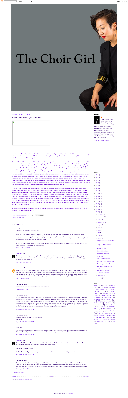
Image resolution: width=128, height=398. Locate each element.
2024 (97, 175)
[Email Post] (32, 215)
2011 (97, 206)
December (101, 214)
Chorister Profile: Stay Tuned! (105, 261)
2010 (97, 209)
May (99, 232)
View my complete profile (101, 140)
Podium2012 (107, 308)
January (100, 278)
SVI (111, 313)
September (101, 222)
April (99, 235)
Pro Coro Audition (103, 313)
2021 (97, 180)
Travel (96, 319)
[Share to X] (39, 215)
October (100, 219)
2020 (97, 183)
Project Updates (101, 248)
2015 (97, 196)
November (101, 217)
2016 (97, 193)
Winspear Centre (102, 321)
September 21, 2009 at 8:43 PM (25, 309)
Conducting (97, 299)
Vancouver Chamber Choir (36, 162)
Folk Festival (108, 303)
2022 (97, 177)
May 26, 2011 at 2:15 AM (23, 369)
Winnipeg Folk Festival (109, 319)
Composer (97, 297)
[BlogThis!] (37, 215)
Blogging (104, 287)
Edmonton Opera (104, 301)
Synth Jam (100, 256)
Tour (111, 317)
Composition (107, 297)
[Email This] (36, 215)
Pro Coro (110, 311)
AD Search (97, 286)
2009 (97, 212)
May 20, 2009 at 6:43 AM (23, 247)
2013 (97, 201)
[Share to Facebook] (41, 215)
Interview (97, 305)
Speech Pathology (99, 315)
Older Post (86, 376)
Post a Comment (18, 372)
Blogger (71, 393)
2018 (97, 188)
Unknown (19, 268)
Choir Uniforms (105, 293)
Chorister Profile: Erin (103, 258)
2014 (97, 198)
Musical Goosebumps (103, 251)
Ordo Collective (101, 306)
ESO (113, 299)
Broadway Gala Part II (103, 264)
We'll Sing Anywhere (103, 253)
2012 (97, 204)
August (100, 224)
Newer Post (15, 376)
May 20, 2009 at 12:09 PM (23, 262)
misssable (19, 253)
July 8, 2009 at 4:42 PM (22, 278)
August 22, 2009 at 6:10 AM (24, 289)
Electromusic (97, 303)
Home (51, 376)
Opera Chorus (110, 305)
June (99, 230)
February (100, 275)
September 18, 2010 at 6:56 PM (25, 334)
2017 (97, 190)
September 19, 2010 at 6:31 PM (25, 354)
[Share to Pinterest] (43, 215)
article (30, 154)
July (99, 227)
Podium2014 (97, 311)
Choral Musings (20, 217)
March (100, 238)
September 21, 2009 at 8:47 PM (25, 322)
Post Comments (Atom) (25, 379)
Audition (105, 286)
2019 (97, 185)
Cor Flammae (107, 299)
